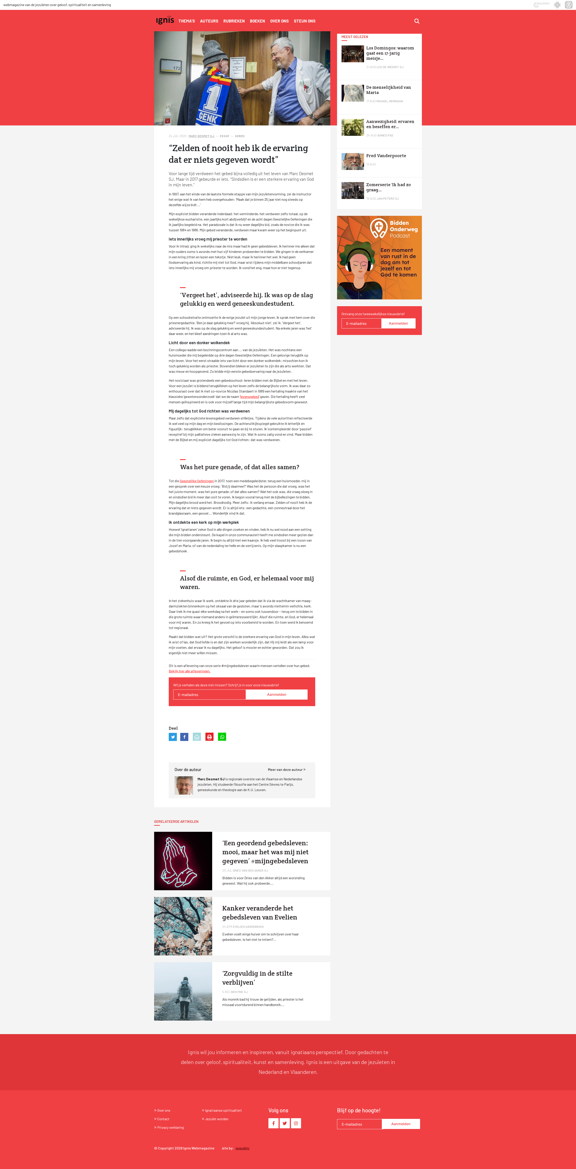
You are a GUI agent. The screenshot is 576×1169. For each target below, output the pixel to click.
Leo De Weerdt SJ (390, 67)
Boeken (257, 20)
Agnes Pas (385, 135)
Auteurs (209, 20)
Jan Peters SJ (388, 198)
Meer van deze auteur (285, 769)
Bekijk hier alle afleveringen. (189, 671)
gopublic (243, 1148)
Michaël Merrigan (389, 101)
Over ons (279, 20)
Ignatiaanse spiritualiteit (223, 1110)
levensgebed (249, 396)
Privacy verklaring (170, 1127)
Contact (163, 1119)
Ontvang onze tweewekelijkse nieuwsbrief (373, 314)
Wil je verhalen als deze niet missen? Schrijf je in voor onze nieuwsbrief (226, 685)
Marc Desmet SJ (202, 136)
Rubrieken (234, 20)
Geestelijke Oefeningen (197, 481)
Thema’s (186, 20)
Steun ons (304, 20)
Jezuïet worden (216, 1119)
